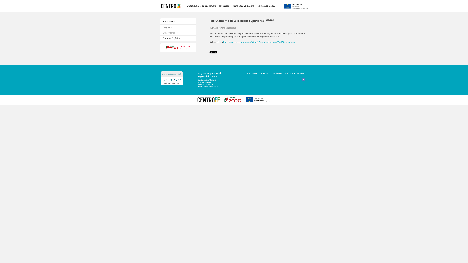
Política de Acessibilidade (295, 73)
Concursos (224, 6)
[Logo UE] (296, 5)
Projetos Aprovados (266, 6)
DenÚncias (277, 73)
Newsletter (265, 73)
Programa (167, 27)
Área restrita (252, 73)
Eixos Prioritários (170, 32)
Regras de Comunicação (242, 6)
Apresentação (193, 6)
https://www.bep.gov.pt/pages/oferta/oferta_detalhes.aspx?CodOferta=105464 (259, 42)
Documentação (209, 6)
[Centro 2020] (172, 6)
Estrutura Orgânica (171, 38)
